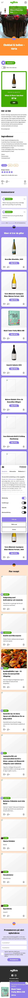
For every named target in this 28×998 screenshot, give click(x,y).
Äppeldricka (7, 909)
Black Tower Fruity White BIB (14, 331)
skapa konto (11, 223)
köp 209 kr (14, 334)
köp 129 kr (14, 369)
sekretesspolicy (9, 953)
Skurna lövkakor (9, 841)
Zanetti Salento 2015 (14, 365)
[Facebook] (12, 975)
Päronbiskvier (8, 875)
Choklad (4, 165)
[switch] (24, 503)
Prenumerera (14, 960)
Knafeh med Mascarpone (12, 636)
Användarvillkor (14, 978)
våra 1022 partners (11, 479)
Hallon (10, 165)
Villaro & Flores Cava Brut (14, 96)
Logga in (3, 223)
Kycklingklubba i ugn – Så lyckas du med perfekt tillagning (12, 673)
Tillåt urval (14, 524)
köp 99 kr (14, 406)
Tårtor (15, 165)
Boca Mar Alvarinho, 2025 (14, 259)
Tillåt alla (14, 519)
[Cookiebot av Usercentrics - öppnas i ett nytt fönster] (19, 467)
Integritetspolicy (14, 981)
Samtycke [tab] (4, 471)
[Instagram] (15, 975)
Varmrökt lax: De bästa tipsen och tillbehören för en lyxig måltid (13, 716)
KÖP (14, 103)
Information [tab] (12, 471)
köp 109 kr (14, 263)
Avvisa (14, 529)
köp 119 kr (14, 300)
